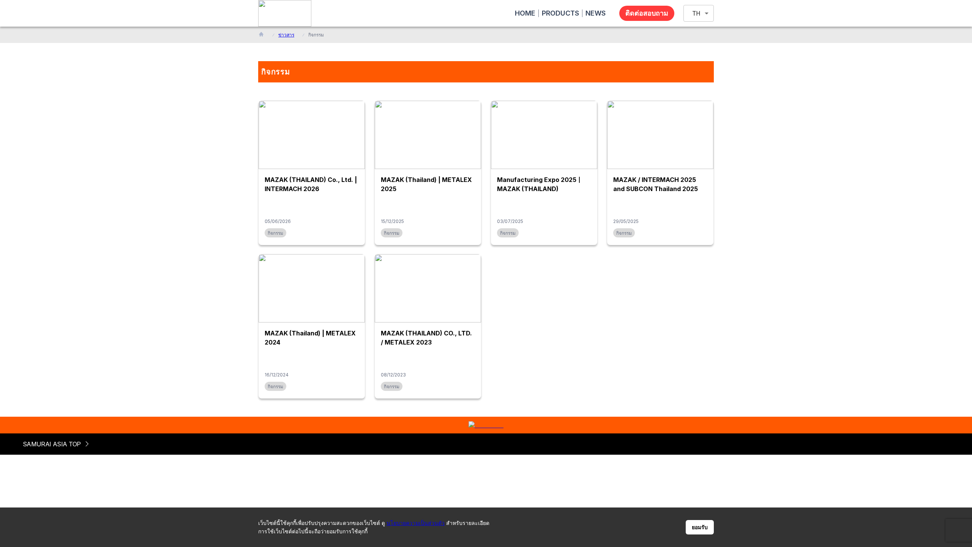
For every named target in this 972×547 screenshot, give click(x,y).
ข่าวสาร (286, 35)
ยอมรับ (700, 527)
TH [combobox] (696, 13)
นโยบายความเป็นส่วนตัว (416, 523)
